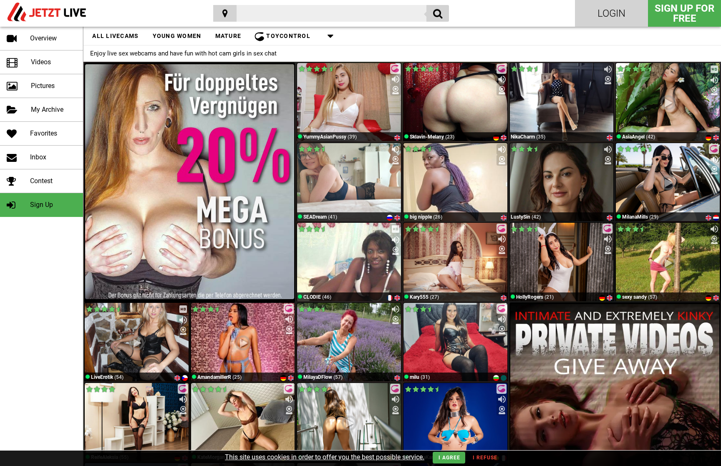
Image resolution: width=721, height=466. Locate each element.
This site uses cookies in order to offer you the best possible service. (324, 457)
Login (611, 13)
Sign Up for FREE (684, 13)
